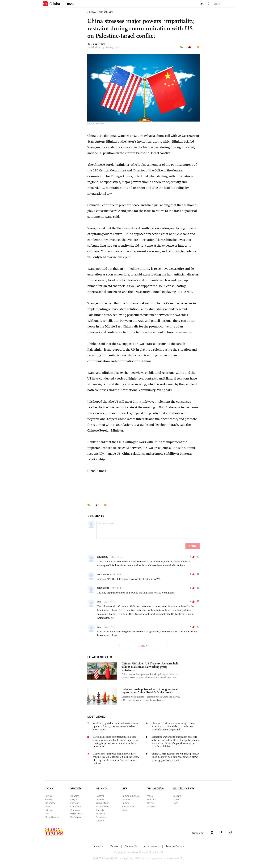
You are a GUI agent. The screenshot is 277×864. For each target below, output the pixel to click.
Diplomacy (50, 803)
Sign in (217, 4)
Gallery (150, 803)
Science (48, 810)
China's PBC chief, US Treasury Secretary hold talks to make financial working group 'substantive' (150, 667)
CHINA (91, 12)
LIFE (124, 788)
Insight (73, 799)
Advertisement (151, 846)
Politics (48, 795)
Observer (100, 799)
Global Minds (102, 803)
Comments (75, 806)
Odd (47, 813)
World (176, 799)
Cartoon (100, 820)
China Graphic (52, 817)
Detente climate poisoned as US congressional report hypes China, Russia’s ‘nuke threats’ (150, 690)
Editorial (100, 795)
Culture (125, 803)
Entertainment (128, 806)
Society (48, 799)
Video (150, 795)
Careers (114, 846)
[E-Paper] (201, 4)
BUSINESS (76, 788)
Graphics (151, 799)
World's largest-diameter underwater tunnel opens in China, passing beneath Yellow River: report (116, 726)
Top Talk (100, 810)
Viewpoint (100, 813)
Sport (175, 803)
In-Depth (177, 795)
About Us (98, 846)
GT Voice (74, 795)
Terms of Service (175, 846)
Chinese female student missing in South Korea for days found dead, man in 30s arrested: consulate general (173, 726)
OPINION (101, 788)
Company (75, 810)
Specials (151, 806)
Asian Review (102, 806)
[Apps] (207, 4)
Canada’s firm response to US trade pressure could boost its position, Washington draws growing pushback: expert (175, 757)
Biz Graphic (75, 817)
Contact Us (131, 846)
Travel (124, 810)
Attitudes (126, 799)
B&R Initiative (76, 813)
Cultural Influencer (130, 795)
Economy (75, 803)
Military (48, 806)
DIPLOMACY (105, 12)
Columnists (101, 817)
